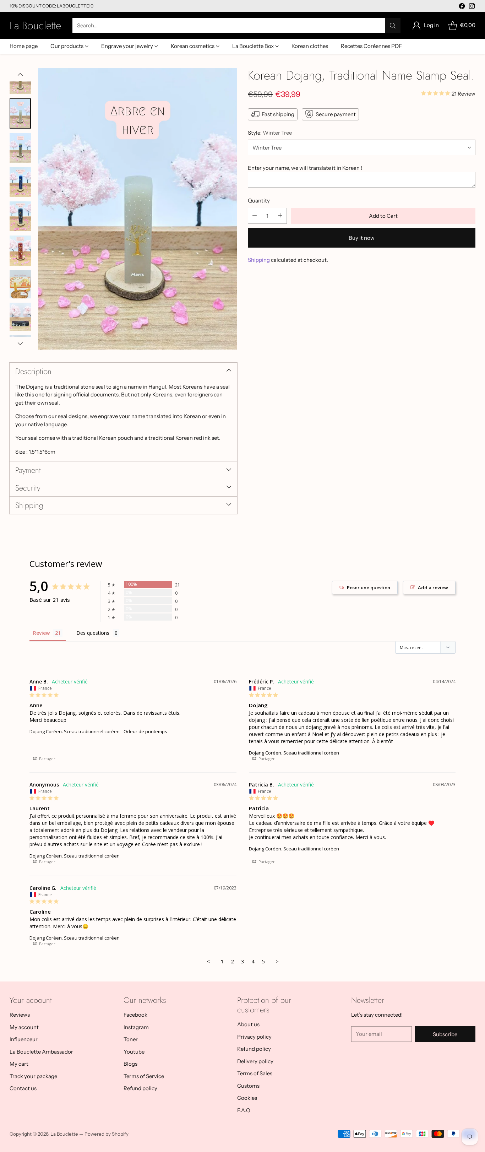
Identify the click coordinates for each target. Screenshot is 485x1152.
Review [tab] (41, 632)
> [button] (277, 961)
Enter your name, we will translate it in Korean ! (305, 167)
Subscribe (445, 1034)
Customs (248, 1085)
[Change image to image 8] (20, 216)
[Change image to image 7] (20, 182)
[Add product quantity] (280, 215)
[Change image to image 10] (20, 284)
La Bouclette (64, 1134)
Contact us (23, 1088)
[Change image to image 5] (20, 113)
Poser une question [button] (368, 587)
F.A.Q (243, 1110)
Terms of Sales (254, 1073)
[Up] (20, 74)
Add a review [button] (433, 587)
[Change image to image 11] (20, 317)
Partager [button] (46, 758)
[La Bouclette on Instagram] (471, 7)
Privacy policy (254, 1036)
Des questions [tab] (92, 632)
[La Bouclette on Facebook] (461, 7)
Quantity (259, 200)
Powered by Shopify (107, 1134)
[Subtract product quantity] (254, 215)
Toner (131, 1039)
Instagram (136, 1027)
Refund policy (140, 1088)
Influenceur (24, 1039)
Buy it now (362, 237)
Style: (270, 132)
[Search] (392, 25)
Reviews (20, 1014)
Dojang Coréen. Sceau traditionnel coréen (74, 731)
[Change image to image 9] (20, 251)
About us (248, 1024)
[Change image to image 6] (20, 148)
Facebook (135, 1014)
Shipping (259, 259)
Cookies (247, 1097)
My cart (19, 1063)
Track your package (33, 1076)
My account (24, 1027)
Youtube (134, 1051)
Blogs (130, 1063)
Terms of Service (144, 1076)
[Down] (20, 343)
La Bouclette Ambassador (41, 1051)
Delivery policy (255, 1061)
